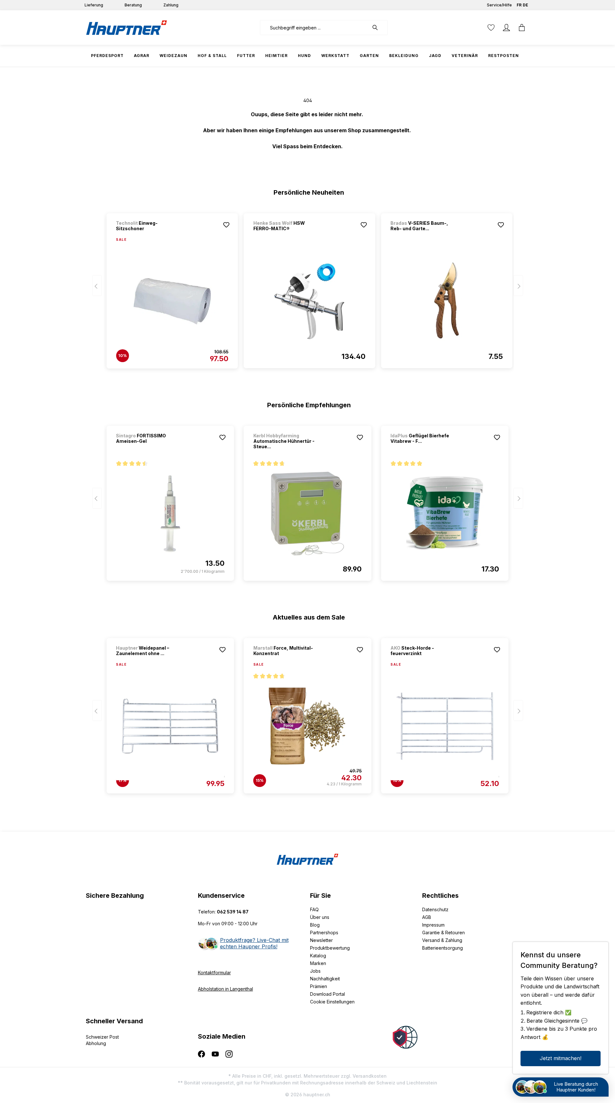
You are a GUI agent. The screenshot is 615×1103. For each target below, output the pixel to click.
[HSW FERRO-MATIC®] (309, 301)
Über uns (319, 917)
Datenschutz (435, 909)
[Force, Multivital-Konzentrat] (307, 726)
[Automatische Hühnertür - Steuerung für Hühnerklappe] (307, 513)
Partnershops (324, 932)
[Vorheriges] (97, 285)
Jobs (315, 971)
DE (525, 5)
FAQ (314, 909)
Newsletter (321, 940)
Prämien (318, 986)
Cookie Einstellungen (332, 1001)
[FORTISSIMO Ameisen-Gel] (170, 513)
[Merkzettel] (491, 27)
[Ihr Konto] (506, 27)
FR (519, 5)
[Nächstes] (518, 285)
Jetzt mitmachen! (560, 1058)
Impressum (433, 925)
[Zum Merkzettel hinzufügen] (226, 224)
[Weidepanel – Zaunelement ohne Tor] (170, 726)
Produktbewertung (330, 948)
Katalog (318, 955)
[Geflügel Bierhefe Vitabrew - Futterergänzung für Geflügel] (444, 513)
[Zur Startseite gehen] (126, 27)
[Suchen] (378, 27)
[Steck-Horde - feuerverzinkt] (444, 726)
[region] (307, 288)
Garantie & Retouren (443, 932)
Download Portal (327, 994)
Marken (318, 963)
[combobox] (314, 27)
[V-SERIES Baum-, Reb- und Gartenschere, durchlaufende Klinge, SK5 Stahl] (446, 301)
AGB (426, 917)
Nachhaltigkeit (325, 978)
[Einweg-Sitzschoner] (172, 301)
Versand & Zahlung (442, 940)
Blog (315, 925)
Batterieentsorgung (442, 948)
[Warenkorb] (521, 27)
